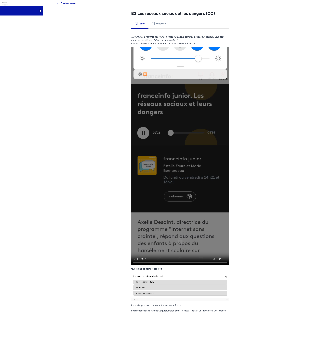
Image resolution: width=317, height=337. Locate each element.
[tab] (139, 24)
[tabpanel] (180, 176)
